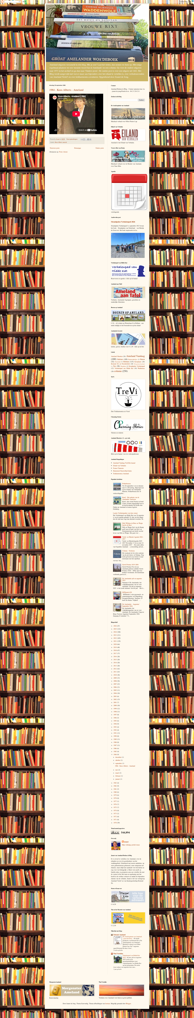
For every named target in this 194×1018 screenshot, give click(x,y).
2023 (115, 635)
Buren (142, 359)
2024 (115, 632)
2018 (115, 650)
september (118, 763)
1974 (115, 810)
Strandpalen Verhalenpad (137, 366)
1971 (115, 819)
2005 (115, 690)
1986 (115, 748)
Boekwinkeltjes (132, 359)
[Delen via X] (86, 139)
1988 (115, 742)
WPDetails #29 (127, 592)
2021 (115, 641)
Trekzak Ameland (119, 934)
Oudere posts (100, 148)
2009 (115, 678)
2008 (115, 681)
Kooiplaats (137, 362)
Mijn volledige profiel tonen (131, 845)
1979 (115, 795)
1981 (115, 789)
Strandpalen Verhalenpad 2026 (123, 221)
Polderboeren (126, 483)
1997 (115, 715)
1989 (115, 739)
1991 (115, 733)
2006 (115, 687)
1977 (115, 801)
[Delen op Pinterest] (90, 139)
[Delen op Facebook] (88, 139)
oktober (118, 760)
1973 (115, 813)
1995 (115, 721)
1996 (115, 718)
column (118, 371)
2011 (115, 672)
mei (116, 770)
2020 (115, 644)
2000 (115, 705)
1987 (115, 745)
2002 (115, 699)
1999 (115, 708)
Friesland (117, 362)
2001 (115, 702)
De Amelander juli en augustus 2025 (132, 579)
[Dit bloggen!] (84, 139)
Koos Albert (58, 142)
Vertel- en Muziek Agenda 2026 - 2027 (133, 538)
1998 (115, 712)
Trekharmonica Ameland (121, 473)
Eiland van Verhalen (119, 466)
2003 (115, 696)
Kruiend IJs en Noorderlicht (120, 364)
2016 (115, 656)
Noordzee (123, 366)
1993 (115, 727)
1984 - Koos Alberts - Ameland (66, 90)
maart (117, 773)
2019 (115, 647)
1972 (115, 816)
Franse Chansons (118, 468)
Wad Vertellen (118, 953)
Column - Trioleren (128, 551)
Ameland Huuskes (117, 356)
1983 (115, 783)
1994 (115, 724)
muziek (65, 142)
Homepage (77, 148)
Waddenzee (141, 368)
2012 (115, 669)
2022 (115, 638)
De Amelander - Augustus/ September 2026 (130, 605)
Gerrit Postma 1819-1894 (130, 564)
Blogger (128, 1003)
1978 (115, 798)
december (118, 757)
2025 (115, 629)
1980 (115, 792)
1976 (115, 804)
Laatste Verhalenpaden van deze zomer (125, 513)
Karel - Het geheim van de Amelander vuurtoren (130, 498)
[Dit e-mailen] (82, 139)
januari (117, 779)
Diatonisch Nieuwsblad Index (122, 471)
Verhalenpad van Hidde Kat (124, 368)
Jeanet (126, 842)
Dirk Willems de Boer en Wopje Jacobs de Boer (132, 524)
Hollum (126, 361)
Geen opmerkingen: (72, 139)
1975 (115, 807)
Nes (114, 366)
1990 (115, 736)
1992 (115, 730)
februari (118, 776)
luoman (107, 1003)
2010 (115, 675)
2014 (115, 662)
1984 (115, 754)
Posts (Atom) (63, 152)
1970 (115, 823)
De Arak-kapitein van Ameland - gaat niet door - (132, 937)
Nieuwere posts (55, 148)
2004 (115, 693)
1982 (115, 786)
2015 (115, 659)
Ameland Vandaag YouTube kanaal (124, 463)
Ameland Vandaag (135, 356)
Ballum (120, 359)
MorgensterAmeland (139, 364)
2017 (115, 653)
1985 (115, 751)
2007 (115, 684)
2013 (115, 666)
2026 (115, 626)
